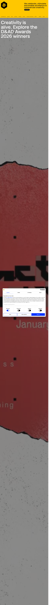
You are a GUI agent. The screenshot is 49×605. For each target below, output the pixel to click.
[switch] (18, 310)
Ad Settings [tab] (29, 292)
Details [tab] (19, 292)
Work (12, 16)
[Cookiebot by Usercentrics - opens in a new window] (41, 289)
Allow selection (24, 314)
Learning (15, 16)
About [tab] (40, 292)
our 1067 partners (9, 297)
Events (24, 16)
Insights (20, 16)
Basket (40, 16)
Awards (8, 16)
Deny (10, 314)
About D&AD (27, 9)
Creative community (30, 16)
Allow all (38, 314)
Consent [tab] (8, 292)
